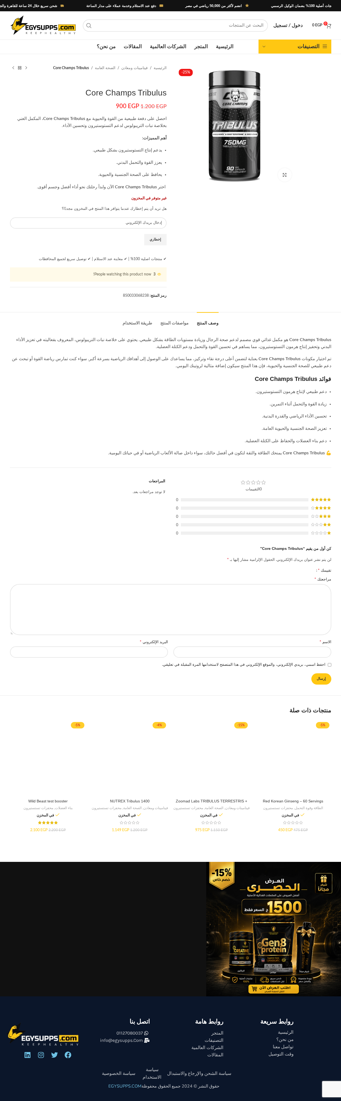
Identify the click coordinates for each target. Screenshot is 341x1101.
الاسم (325, 642)
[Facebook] (68, 1054)
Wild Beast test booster (48, 801)
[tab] (208, 320)
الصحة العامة (105, 68)
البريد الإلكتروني (154, 642)
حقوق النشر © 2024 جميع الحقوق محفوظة (180, 1086)
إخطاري (155, 239)
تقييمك (324, 570)
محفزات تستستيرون (278, 808)
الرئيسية (160, 68)
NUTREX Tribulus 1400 (130, 801)
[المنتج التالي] (13, 68)
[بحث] (89, 25)
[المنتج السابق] (26, 68)
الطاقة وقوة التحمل (309, 808)
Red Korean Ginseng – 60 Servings (293, 801)
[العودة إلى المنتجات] (19, 68)
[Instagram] (41, 1054)
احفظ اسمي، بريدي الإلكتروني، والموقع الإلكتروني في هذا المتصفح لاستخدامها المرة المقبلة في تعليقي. (243, 665)
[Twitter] (54, 1054)
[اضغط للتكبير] (284, 175)
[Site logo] (43, 25)
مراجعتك (322, 579)
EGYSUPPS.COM (125, 1086)
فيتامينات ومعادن (134, 68)
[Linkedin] (27, 1054)
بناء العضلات (64, 808)
